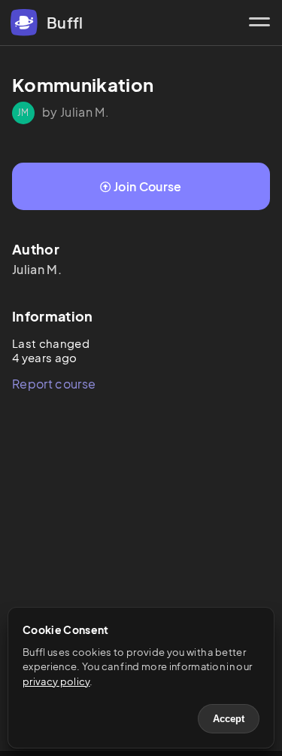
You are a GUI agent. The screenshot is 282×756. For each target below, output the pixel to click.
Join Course (148, 186)
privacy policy (56, 681)
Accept (228, 718)
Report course (54, 384)
